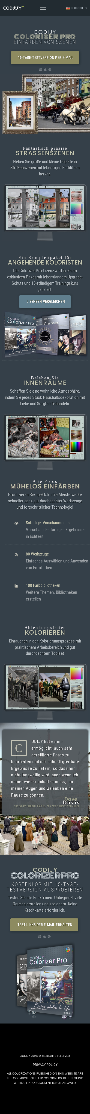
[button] (45, 57)
